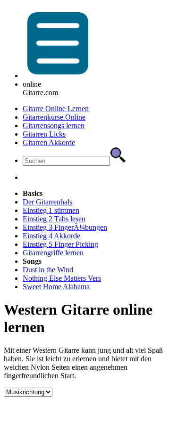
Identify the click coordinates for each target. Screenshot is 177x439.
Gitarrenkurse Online (54, 117)
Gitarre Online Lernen (56, 109)
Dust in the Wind (48, 270)
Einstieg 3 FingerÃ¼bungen (65, 227)
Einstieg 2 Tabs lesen (54, 219)
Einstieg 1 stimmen (51, 210)
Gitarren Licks (44, 134)
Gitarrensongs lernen (53, 126)
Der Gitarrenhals (47, 202)
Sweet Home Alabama (56, 287)
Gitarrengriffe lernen (53, 253)
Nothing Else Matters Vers (62, 278)
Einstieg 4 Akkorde (51, 236)
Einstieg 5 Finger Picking (60, 244)
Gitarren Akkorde (49, 142)
